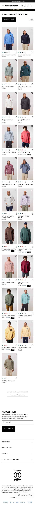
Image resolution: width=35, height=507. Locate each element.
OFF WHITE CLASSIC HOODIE (7, 120)
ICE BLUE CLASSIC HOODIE (9, 152)
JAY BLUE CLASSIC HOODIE (9, 55)
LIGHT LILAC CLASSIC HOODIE (23, 217)
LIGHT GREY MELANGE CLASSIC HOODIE (8, 217)
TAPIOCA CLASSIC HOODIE (9, 249)
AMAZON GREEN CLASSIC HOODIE (25, 87)
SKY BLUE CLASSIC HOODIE (25, 184)
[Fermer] (33, 10)
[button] (3, 5)
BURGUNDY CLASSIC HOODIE (23, 283)
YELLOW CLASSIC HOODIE (9, 347)
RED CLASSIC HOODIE (24, 152)
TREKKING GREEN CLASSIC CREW (25, 249)
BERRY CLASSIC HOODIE (8, 184)
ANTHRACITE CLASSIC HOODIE (24, 120)
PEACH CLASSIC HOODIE (8, 282)
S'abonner (8, 429)
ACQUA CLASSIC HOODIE (25, 315)
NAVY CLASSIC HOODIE (24, 55)
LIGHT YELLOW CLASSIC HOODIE (24, 348)
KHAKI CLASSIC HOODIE (8, 315)
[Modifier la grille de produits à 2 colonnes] (32, 19)
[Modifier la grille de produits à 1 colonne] (30, 19)
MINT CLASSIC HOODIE (8, 86)
